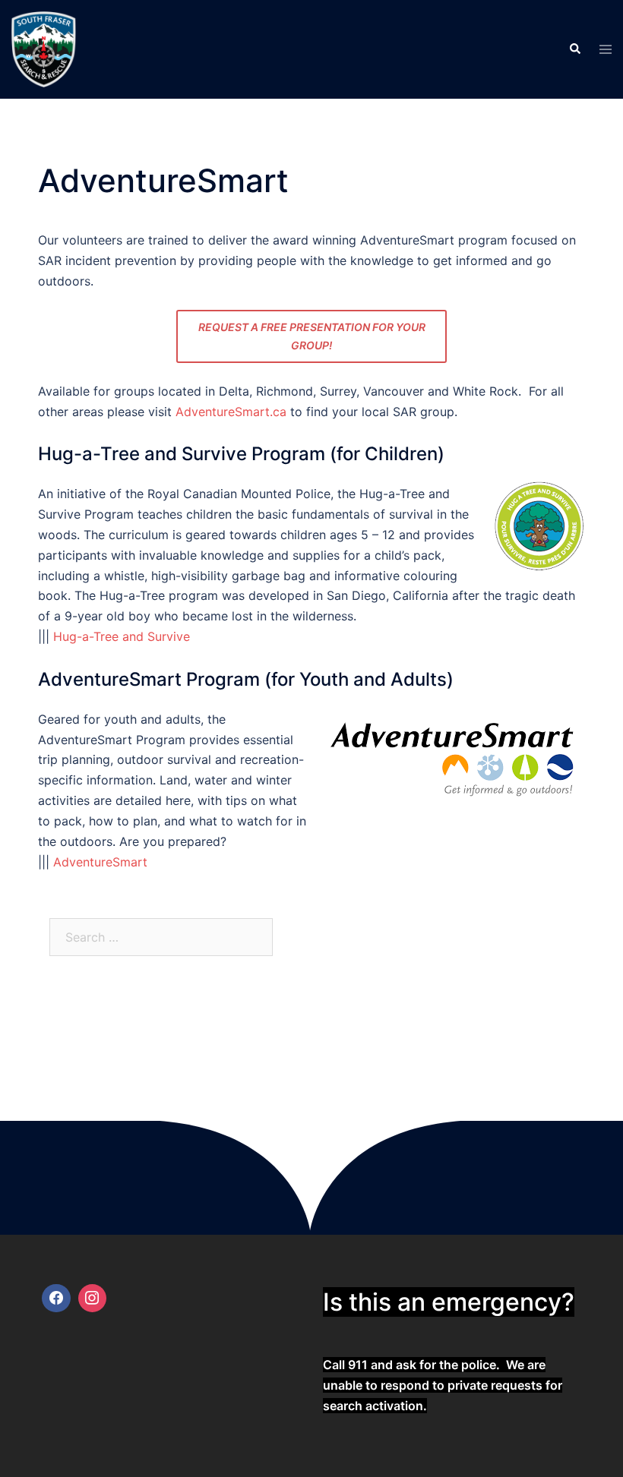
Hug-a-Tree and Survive (121, 636)
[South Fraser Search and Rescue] (44, 47)
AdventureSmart (100, 861)
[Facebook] (56, 1298)
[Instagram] (92, 1298)
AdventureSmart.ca (231, 411)
